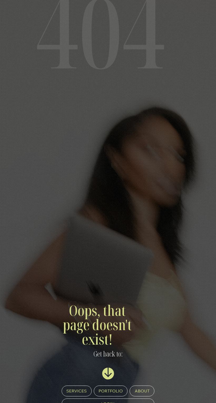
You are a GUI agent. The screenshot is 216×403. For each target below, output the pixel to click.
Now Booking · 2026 (35, 392)
